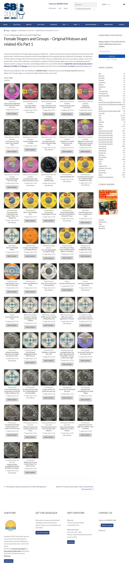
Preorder (101, 80)
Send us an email (107, 525)
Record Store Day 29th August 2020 (109, 111)
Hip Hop (101, 126)
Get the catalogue (42, 532)
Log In (66, 8)
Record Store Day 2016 (106, 139)
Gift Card (101, 76)
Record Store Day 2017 (106, 137)
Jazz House (102, 82)
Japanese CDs (103, 166)
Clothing (101, 122)
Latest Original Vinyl (34, 35)
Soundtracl (102, 87)
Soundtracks (102, 148)
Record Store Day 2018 (106, 135)
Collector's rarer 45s (105, 168)
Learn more (8, 561)
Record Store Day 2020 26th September (111, 104)
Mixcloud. (7, 556)
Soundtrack (102, 153)
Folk (100, 89)
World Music (102, 150)
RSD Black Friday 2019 (105, 133)
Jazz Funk (102, 226)
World (100, 109)
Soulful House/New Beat (106, 177)
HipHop (101, 84)
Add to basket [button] (12, 113)
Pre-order (40, 24)
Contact (121, 24)
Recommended (91, 24)
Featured (53, 24)
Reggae (101, 159)
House (101, 100)
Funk (100, 120)
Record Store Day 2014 (106, 144)
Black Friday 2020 (104, 95)
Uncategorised (103, 91)
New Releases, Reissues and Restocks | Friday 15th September (26, 487)
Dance (100, 124)
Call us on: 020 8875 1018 (58, 4)
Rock (100, 106)
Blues (100, 175)
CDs (64, 24)
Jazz (100, 117)
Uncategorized (103, 93)
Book (100, 164)
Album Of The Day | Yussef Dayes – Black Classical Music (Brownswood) (74, 488)
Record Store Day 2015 (106, 142)
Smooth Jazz (102, 172)
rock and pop (102, 146)
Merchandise (103, 157)
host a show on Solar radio (12, 551)
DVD (100, 161)
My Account (52, 8)
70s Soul (101, 220)
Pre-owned (102, 170)
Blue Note (102, 228)
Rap (100, 73)
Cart (60, 8)
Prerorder (102, 78)
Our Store (16, 24)
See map (70, 542)
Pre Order (102, 113)
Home (5, 24)
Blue (100, 98)
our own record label (18, 548)
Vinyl (75, 24)
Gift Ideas (102, 155)
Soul (100, 115)
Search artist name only (84, 8)
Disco (100, 128)
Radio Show (108, 24)
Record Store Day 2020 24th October (110, 102)
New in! (29, 24)
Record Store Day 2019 (106, 131)
